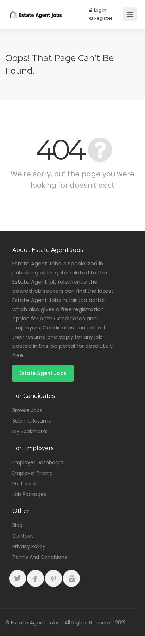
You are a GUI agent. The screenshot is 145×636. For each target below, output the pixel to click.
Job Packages (29, 494)
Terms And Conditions (39, 557)
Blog (17, 525)
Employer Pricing (32, 473)
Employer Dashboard (37, 462)
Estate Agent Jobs (43, 373)
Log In (99, 10)
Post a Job (25, 483)
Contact (22, 535)
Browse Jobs (27, 410)
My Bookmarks (30, 431)
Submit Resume (31, 420)
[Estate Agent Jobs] (35, 9)
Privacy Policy (28, 546)
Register (102, 18)
